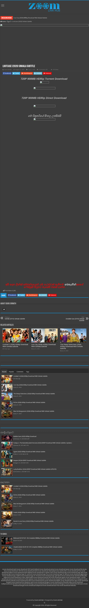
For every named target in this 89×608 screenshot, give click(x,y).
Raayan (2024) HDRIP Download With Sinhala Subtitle (29, 460)
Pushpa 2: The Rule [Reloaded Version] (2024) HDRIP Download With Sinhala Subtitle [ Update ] (42, 443)
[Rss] (44, 602)
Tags (27, 372)
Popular (11, 372)
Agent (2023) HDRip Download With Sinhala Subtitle (29, 451)
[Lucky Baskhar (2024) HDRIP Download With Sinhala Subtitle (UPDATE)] (7, 472)
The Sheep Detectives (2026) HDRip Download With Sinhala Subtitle (71, 346)
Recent (4, 372)
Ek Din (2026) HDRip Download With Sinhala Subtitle (29, 402)
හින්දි (33, 69)
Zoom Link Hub (39, 600)
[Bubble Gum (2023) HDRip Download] (7, 438)
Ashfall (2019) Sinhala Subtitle (15, 318)
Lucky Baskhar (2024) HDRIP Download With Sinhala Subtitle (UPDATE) (34, 469)
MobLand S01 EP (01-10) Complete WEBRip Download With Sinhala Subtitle (36, 538)
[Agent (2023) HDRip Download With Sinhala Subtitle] (7, 454)
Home (4, 21)
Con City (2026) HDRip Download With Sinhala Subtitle (30, 18)
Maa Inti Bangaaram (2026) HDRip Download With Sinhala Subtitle (33, 411)
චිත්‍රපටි (9, 21)
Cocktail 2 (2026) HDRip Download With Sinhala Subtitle (15, 345)
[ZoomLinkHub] (44, 6)
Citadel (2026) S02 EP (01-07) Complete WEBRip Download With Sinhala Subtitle (37, 547)
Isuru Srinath (8, 69)
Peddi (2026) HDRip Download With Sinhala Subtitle (29, 512)
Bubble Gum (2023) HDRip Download (24, 436)
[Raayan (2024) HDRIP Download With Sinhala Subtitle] (7, 463)
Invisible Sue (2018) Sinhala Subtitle (75, 318)
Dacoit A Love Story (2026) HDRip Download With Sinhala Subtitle (33, 521)
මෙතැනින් (70, 284)
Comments (20, 372)
